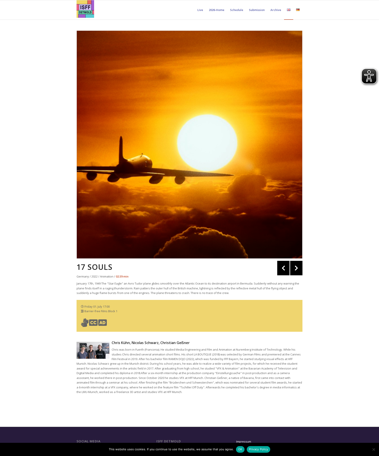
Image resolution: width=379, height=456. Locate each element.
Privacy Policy (258, 449)
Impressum (243, 441)
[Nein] (373, 449)
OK (240, 449)
